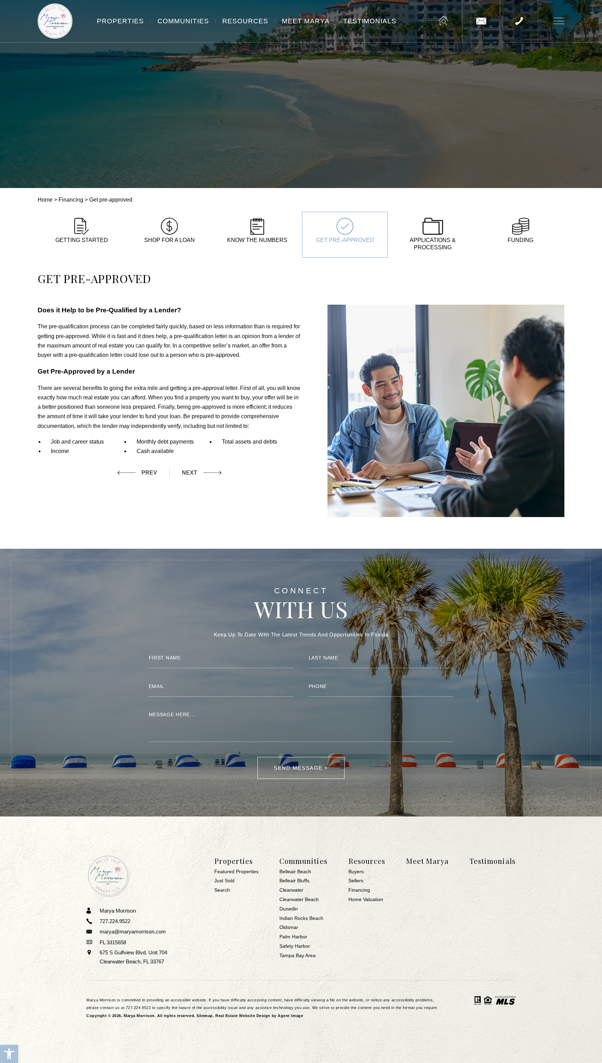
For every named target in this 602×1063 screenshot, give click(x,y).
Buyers (356, 871)
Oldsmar (288, 927)
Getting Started (81, 240)
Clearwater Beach (299, 899)
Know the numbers (257, 240)
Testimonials (370, 21)
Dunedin (288, 909)
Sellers (355, 880)
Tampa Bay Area (297, 955)
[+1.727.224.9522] (519, 21)
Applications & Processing (433, 243)
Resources (245, 21)
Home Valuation (365, 899)
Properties (120, 21)
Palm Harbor (293, 937)
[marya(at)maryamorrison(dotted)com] (481, 21)
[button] (9, 1054)
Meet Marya (306, 21)
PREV (149, 473)
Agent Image (290, 1016)
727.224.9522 (138, 1008)
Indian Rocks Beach (301, 918)
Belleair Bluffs (294, 880)
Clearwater (291, 890)
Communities (183, 21)
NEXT (189, 473)
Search (222, 890)
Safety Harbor (294, 946)
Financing (359, 890)
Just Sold (224, 880)
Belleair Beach (295, 871)
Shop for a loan (169, 240)
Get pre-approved (345, 240)
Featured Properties (236, 871)
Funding (520, 240)
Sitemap (204, 1016)
